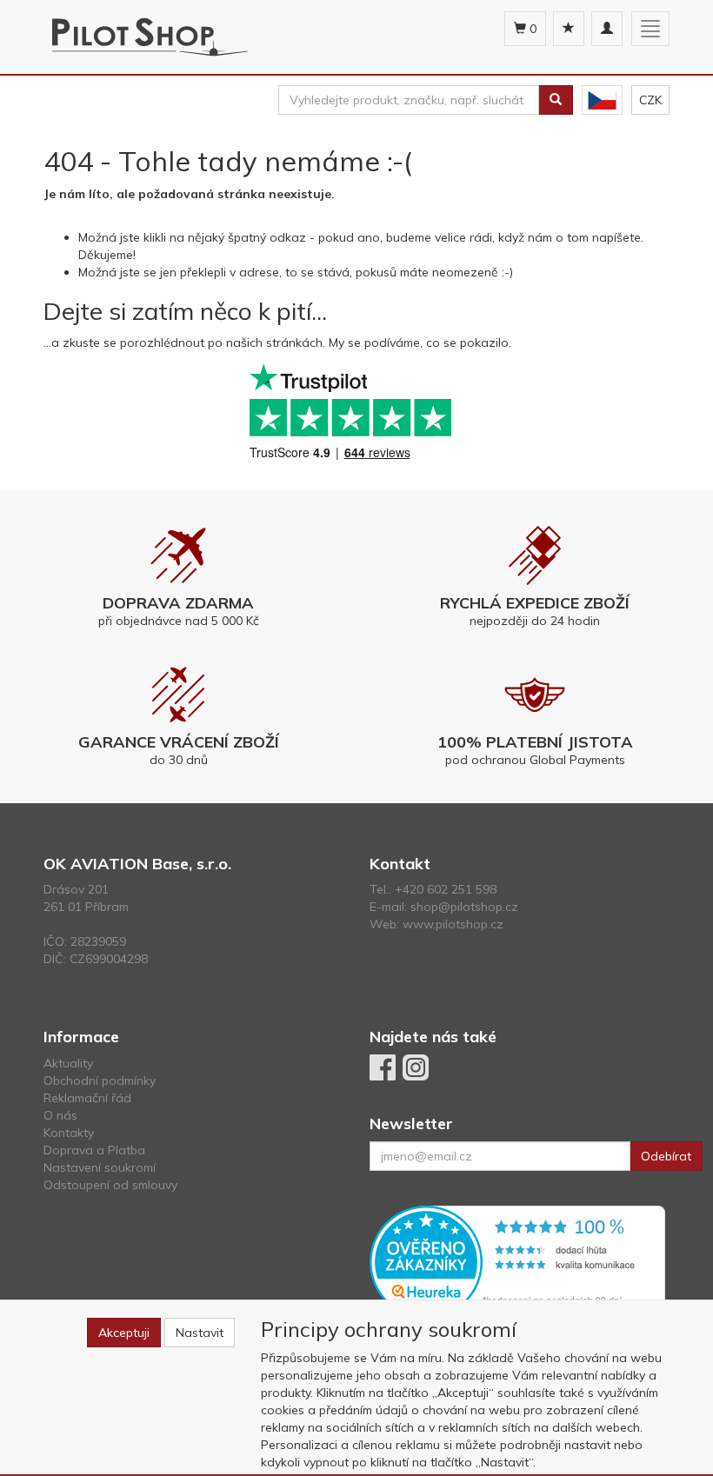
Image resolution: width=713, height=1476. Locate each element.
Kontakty (68, 1132)
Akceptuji (124, 1332)
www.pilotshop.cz (453, 924)
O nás (60, 1115)
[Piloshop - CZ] (602, 100)
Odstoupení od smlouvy (110, 1185)
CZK (650, 100)
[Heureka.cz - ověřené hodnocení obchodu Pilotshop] (517, 1260)
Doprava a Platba (94, 1150)
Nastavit (199, 1332)
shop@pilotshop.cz (464, 906)
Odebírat (666, 1156)
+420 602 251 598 (445, 889)
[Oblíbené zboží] (568, 28)
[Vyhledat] (555, 100)
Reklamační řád (87, 1098)
